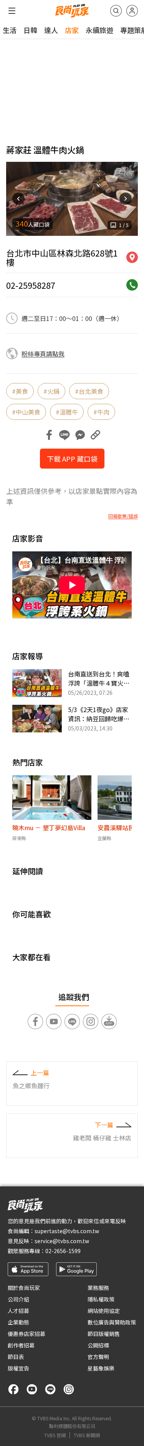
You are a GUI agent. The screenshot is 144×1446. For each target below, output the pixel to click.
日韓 (30, 30)
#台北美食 (89, 391)
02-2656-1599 (63, 1251)
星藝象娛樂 (101, 1368)
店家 (72, 30)
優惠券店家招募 (26, 1333)
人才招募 (18, 1310)
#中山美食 (26, 411)
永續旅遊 (99, 30)
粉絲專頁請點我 (43, 353)
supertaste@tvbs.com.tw (67, 1231)
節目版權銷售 (104, 1333)
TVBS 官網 (55, 1435)
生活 (10, 30)
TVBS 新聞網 (87, 1435)
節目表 (16, 1356)
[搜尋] (116, 10)
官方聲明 (98, 1356)
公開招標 (98, 1345)
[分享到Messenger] (80, 435)
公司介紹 (18, 1299)
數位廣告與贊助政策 (112, 1322)
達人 (51, 30)
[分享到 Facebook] (49, 435)
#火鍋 (51, 391)
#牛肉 (101, 411)
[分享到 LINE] (64, 435)
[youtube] (32, 1389)
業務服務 (98, 1287)
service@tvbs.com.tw (62, 1241)
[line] (50, 1389)
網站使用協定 (104, 1310)
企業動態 (18, 1322)
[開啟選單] (12, 10)
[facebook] (13, 1389)
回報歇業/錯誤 (123, 516)
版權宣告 (18, 1368)
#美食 (20, 391)
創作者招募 (21, 1345)
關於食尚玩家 (24, 1287)
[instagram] (68, 1389)
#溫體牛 (67, 411)
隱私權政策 (101, 1299)
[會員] (132, 10)
